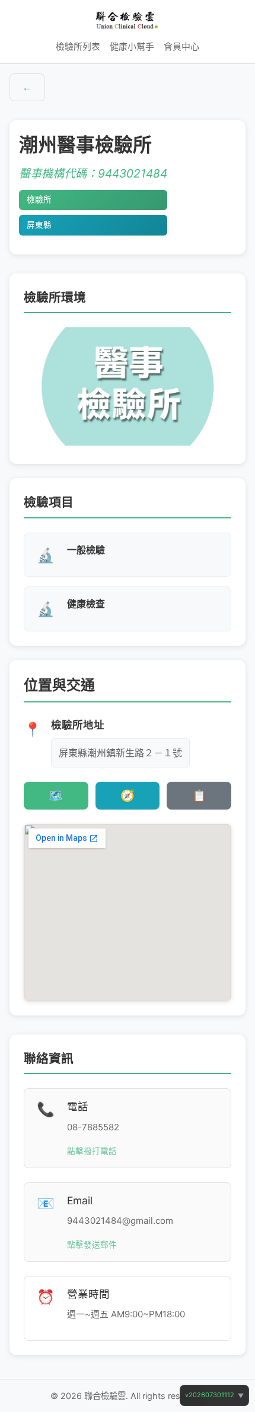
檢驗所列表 (78, 46)
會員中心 (181, 46)
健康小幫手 (132, 46)
